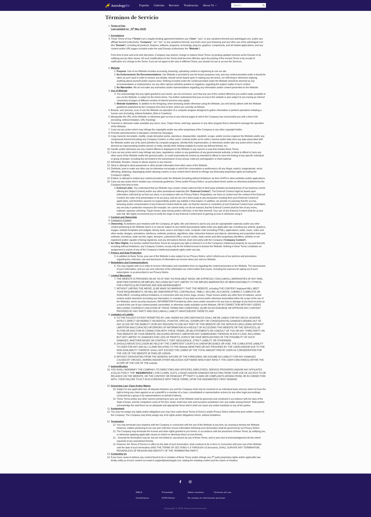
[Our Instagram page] (190, 482)
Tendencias (191, 5)
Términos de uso (222, 492)
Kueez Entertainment (195, 508)
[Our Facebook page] (184, 482)
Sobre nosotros (196, 492)
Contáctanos (142, 498)
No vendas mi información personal (206, 498)
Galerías (159, 5)
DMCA (139, 492)
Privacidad (167, 492)
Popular (144, 5)
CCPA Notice (168, 498)
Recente (174, 5)
